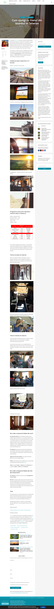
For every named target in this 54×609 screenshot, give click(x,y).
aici (30, 498)
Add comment (32, 25)
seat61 (25, 462)
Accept (43, 607)
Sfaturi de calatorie (23, 534)
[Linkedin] (45, 150)
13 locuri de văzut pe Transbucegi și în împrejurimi (45, 138)
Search (44, 46)
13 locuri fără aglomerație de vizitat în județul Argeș (46, 129)
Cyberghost (22, 521)
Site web (11, 578)
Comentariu (12, 560)
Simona (3, 48)
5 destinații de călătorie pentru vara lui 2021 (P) (26, 536)
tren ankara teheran (24, 527)
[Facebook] (38, 150)
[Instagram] (41, 150)
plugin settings (45, 160)
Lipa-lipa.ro (43, 125)
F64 (32, 515)
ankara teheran (13, 525)
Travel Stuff (30, 17)
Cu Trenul (23, 17)
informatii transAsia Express (15, 527)
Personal (28, 540)
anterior (16, 40)
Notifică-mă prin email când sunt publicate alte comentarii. (20, 582)
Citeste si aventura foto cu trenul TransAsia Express (20, 510)
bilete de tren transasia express (22, 525)
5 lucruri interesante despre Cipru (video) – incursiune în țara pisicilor (26, 550)
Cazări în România (12, 3)
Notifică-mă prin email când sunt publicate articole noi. (19, 584)
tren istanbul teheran (14, 529)
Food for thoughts (23, 540)
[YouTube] (43, 150)
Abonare (40, 62)
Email (11, 574)
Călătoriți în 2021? (24, 543)
